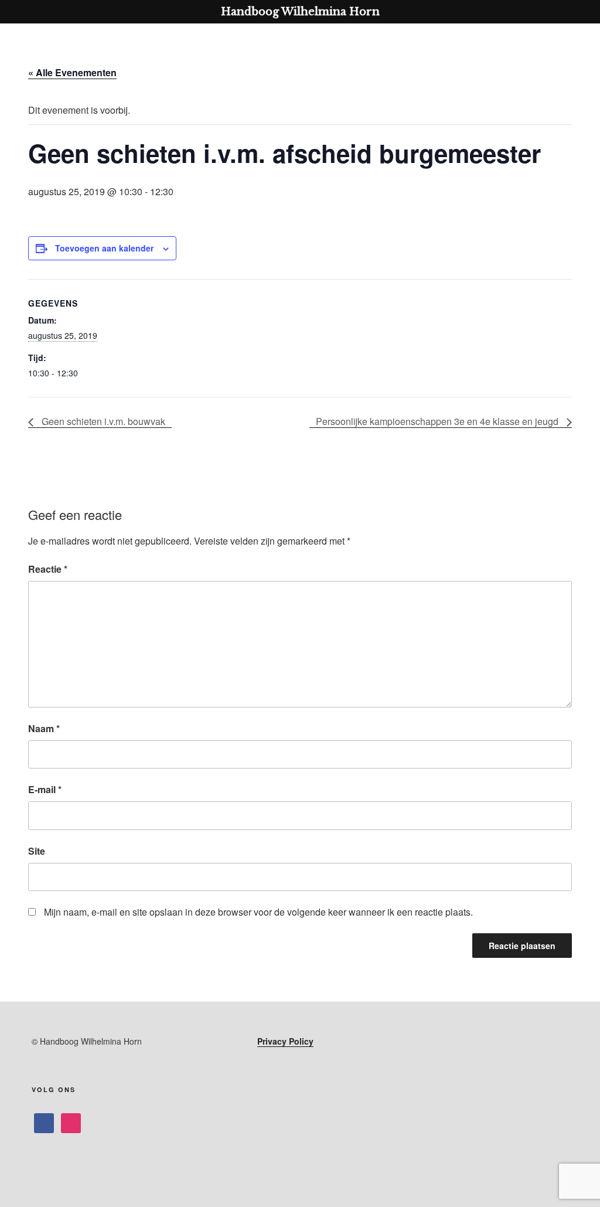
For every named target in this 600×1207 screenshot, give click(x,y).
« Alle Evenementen (72, 72)
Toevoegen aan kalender (104, 248)
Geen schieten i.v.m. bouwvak (102, 421)
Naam (44, 728)
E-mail (45, 789)
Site (36, 851)
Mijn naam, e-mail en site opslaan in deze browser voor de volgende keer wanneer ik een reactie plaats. (258, 912)
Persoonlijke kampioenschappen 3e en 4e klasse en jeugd (438, 421)
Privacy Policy (285, 1041)
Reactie (47, 569)
